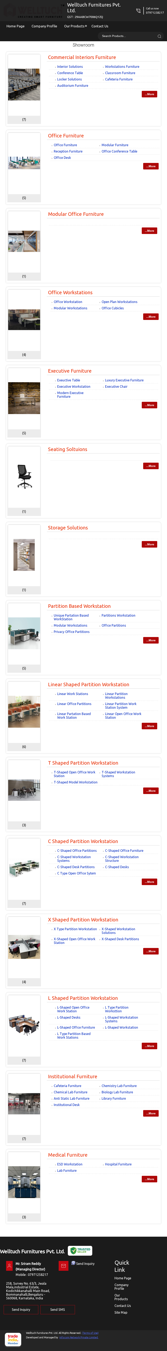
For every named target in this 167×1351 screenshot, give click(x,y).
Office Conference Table (119, 151)
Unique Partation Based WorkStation (71, 617)
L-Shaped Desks (68, 1017)
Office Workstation (68, 302)
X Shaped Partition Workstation (83, 919)
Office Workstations (70, 292)
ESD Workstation (69, 1164)
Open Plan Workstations (119, 302)
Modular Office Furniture (76, 214)
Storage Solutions (68, 527)
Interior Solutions (70, 66)
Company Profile (44, 26)
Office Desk (62, 157)
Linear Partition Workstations (116, 695)
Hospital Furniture (118, 1164)
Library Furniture (114, 1098)
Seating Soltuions (67, 449)
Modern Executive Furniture (70, 394)
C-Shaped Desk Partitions (76, 867)
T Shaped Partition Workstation (83, 763)
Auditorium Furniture (72, 85)
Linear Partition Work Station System (120, 705)
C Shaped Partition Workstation (83, 841)
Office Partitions (114, 625)
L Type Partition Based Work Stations (74, 1035)
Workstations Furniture (122, 66)
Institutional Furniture (72, 1076)
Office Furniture (66, 135)
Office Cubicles (113, 308)
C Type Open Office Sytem (76, 873)
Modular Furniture (115, 145)
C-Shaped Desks (117, 867)
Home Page (16, 26)
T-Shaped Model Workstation (76, 782)
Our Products (74, 26)
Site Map (120, 1312)
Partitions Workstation (118, 615)
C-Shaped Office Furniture (124, 850)
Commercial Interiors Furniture (82, 57)
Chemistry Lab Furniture (119, 1086)
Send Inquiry (85, 1263)
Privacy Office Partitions (72, 632)
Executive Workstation (73, 386)
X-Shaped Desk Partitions (120, 939)
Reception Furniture (68, 151)
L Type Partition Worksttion (117, 1009)
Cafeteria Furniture (119, 79)
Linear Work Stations (72, 694)
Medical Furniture (68, 1155)
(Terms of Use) (90, 1333)
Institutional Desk (67, 1105)
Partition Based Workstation (79, 606)
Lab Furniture (67, 1170)
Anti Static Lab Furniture (71, 1098)
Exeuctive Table (68, 380)
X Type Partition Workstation (75, 929)
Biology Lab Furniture (117, 1092)
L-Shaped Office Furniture (76, 1027)
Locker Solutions (69, 79)
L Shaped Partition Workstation (83, 998)
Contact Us (99, 26)
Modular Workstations (70, 308)
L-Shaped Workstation (121, 1027)
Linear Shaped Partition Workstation (88, 684)
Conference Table (70, 73)
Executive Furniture (70, 371)
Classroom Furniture (120, 73)
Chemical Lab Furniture (70, 1092)
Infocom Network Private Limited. (78, 1337)
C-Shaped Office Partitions (77, 850)
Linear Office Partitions (74, 704)
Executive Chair (116, 386)
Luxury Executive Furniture (124, 380)
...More (149, 94)
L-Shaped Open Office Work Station (73, 1009)
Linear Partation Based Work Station (74, 715)
